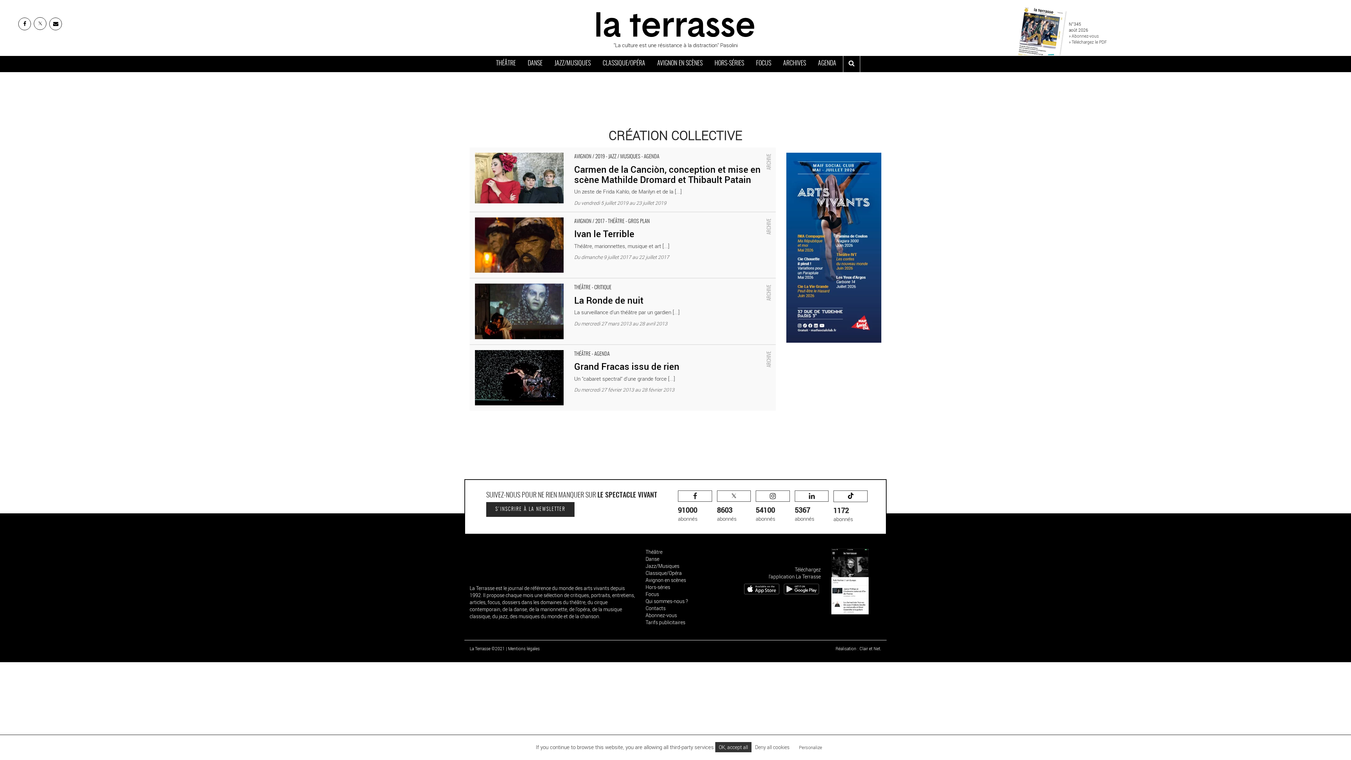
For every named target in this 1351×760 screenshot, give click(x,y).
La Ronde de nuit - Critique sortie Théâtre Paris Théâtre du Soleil (543, 281)
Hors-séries (729, 64)
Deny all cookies (772, 747)
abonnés (688, 513)
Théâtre (506, 64)
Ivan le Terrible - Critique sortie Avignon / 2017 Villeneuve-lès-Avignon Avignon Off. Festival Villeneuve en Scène (596, 215)
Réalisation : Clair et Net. (858, 648)
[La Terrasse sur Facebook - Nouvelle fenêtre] (24, 24)
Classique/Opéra (624, 64)
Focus (763, 64)
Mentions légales (524, 648)
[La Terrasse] (675, 23)
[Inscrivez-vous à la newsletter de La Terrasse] (55, 24)
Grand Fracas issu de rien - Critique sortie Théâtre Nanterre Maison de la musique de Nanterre (578, 348)
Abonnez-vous (661, 615)
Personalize (810, 747)
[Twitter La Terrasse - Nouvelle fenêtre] (40, 23)
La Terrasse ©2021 (487, 648)
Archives (794, 64)
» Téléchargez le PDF (1088, 42)
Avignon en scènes (680, 64)
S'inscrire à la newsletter (530, 509)
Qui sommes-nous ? (667, 601)
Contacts (656, 608)
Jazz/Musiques (572, 64)
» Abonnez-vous (1084, 36)
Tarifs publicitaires (665, 622)
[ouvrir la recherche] (851, 64)
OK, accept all (733, 747)
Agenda (827, 64)
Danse (535, 64)
